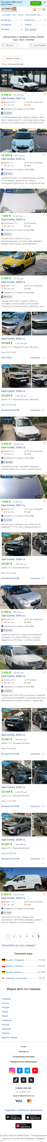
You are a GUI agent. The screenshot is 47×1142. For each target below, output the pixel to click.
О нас (23, 1046)
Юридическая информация (23, 1061)
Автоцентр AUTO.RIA (10, 410)
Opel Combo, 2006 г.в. (13, 219)
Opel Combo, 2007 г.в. (13, 98)
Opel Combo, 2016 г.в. (13, 159)
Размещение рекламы (23, 1056)
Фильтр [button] (10, 45)
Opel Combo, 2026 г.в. (13, 391)
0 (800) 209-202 (23, 1088)
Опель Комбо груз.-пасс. (36, 15)
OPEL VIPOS (6, 357)
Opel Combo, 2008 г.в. (13, 282)
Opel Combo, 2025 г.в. (13, 338)
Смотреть (35, 357)
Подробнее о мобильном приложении (23, 1110)
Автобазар (6, 15)
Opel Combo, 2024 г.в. (13, 898)
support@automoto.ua (23, 1095)
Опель (20, 15)
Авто (14, 15)
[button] (44, 9)
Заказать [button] (36, 3)
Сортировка (39, 45)
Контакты (23, 1051)
